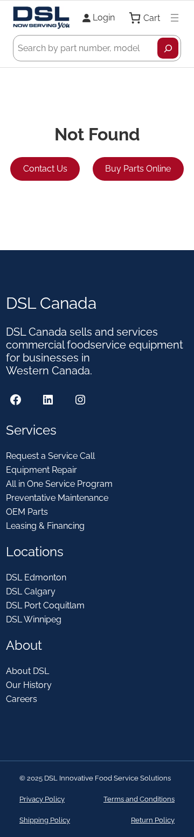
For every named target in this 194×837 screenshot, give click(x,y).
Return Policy (153, 820)
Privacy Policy (42, 799)
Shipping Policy (44, 820)
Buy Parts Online (138, 169)
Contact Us (45, 169)
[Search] (167, 48)
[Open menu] (174, 17)
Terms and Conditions (139, 799)
